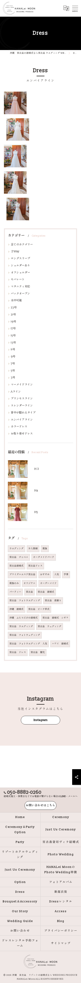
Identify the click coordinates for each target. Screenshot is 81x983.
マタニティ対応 (20, 286)
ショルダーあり (20, 265)
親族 (44, 548)
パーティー (15, 591)
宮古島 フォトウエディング (24, 600)
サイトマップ (61, 943)
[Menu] (74, 8)
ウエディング (16, 548)
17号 (13, 328)
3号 (13, 377)
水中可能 (16, 300)
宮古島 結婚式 (46, 591)
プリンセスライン (22, 398)
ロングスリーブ (20, 258)
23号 (14, 307)
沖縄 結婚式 (16, 609)
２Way (15, 251)
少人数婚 (33, 548)
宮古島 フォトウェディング (24, 635)
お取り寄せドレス (22, 433)
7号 (13, 363)
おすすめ (45, 574)
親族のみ (14, 583)
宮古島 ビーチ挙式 (39, 609)
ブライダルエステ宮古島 (22, 574)
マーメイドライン (22, 384)
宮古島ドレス (35, 565)
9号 (13, 356)
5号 (13, 370)
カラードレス (19, 426)
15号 (13, 335)
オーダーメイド (48, 583)
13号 (13, 342)
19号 (13, 321)
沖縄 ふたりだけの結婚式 (23, 617)
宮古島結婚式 (16, 565)
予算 (66, 574)
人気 (56, 574)
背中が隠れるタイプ (23, 412)
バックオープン (20, 293)
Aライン (16, 391)
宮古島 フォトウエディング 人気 (28, 643)
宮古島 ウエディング (21, 626)
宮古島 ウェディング (49, 626)
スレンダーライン (22, 405)
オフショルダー (20, 272)
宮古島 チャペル (18, 557)
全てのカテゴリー (22, 244)
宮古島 (29, 591)
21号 (13, 314)
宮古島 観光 (38, 652)
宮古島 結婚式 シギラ (55, 617)
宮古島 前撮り (53, 600)
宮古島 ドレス (17, 652)
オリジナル (29, 583)
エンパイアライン (22, 419)
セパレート (18, 279)
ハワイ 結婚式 (60, 643)
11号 (13, 349)
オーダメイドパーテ (43, 557)
